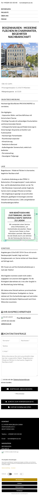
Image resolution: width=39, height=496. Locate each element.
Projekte (5, 12)
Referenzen (6, 9)
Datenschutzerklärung (21, 379)
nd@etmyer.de (6, 324)
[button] (36, 44)
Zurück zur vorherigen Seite (21, 402)
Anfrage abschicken (20, 389)
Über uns (4, 16)
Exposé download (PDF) (20, 407)
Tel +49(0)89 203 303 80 (9, 3)
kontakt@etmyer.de (26, 3)
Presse (3, 19)
